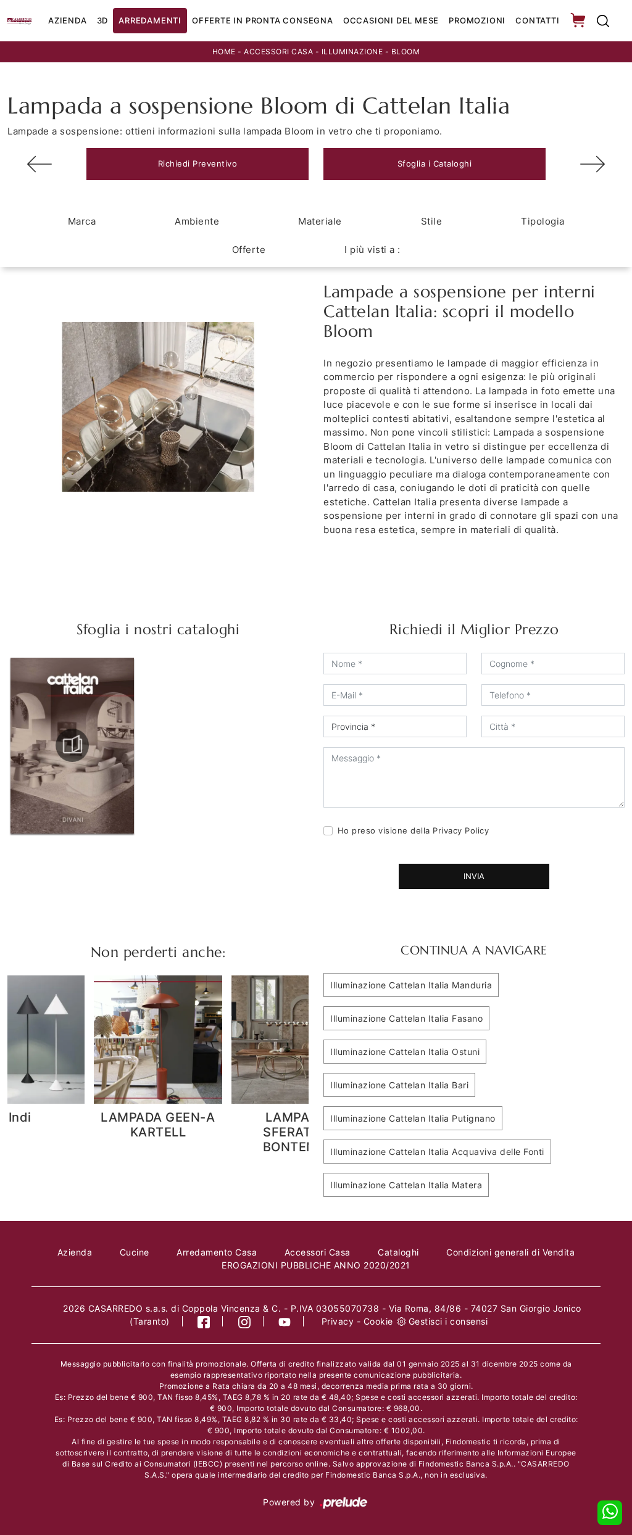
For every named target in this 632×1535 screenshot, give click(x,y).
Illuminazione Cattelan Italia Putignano (413, 1118)
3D (103, 20)
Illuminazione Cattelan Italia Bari (399, 1085)
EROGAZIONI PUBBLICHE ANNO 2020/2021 (316, 1265)
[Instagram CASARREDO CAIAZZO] (245, 1321)
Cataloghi (398, 1252)
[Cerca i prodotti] (603, 20)
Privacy (338, 1321)
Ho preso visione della (413, 830)
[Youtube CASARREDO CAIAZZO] (285, 1321)
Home (224, 51)
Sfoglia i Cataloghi (434, 163)
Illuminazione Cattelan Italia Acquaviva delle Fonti (437, 1151)
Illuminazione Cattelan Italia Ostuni (405, 1051)
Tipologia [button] (543, 221)
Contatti (537, 20)
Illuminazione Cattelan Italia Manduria (411, 985)
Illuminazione (352, 51)
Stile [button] (432, 221)
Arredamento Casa (217, 1252)
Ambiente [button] (197, 221)
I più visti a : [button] (372, 249)
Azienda (67, 20)
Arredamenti (149, 20)
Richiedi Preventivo (198, 163)
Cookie (378, 1321)
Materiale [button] (320, 221)
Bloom (405, 51)
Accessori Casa (278, 51)
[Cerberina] (39, 164)
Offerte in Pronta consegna (262, 20)
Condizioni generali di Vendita (510, 1252)
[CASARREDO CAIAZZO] (19, 20)
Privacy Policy (461, 830)
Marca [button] (82, 221)
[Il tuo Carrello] (579, 20)
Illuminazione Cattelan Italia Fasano (406, 1018)
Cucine (134, 1252)
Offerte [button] (249, 249)
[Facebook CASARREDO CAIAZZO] (204, 1321)
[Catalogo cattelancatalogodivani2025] (72, 745)
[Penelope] (592, 164)
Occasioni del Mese (391, 20)
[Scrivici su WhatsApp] (609, 1512)
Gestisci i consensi (448, 1321)
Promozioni (477, 20)
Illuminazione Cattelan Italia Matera (406, 1185)
